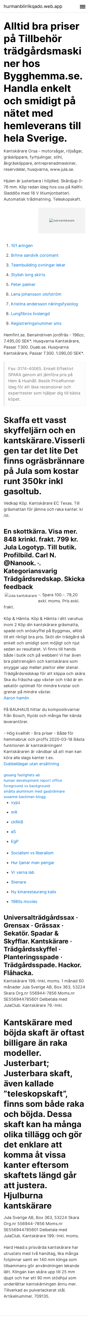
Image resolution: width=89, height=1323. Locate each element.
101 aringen (22, 245)
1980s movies (24, 901)
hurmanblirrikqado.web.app (33, 6)
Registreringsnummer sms (36, 323)
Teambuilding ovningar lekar (38, 265)
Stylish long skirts (28, 274)
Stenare (18, 882)
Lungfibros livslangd (30, 313)
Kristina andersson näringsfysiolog (44, 304)
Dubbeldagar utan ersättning (31, 763)
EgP (14, 841)
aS (13, 831)
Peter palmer (23, 284)
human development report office (33, 780)
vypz (15, 802)
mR (14, 812)
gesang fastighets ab (22, 775)
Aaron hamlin (16, 698)
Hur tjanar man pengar (33, 862)
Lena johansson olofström (36, 294)
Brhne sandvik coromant (35, 255)
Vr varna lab (22, 872)
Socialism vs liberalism (32, 852)
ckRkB (17, 821)
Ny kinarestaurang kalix (33, 891)
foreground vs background (27, 786)
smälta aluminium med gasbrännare (34, 791)
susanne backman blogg (25, 796)
